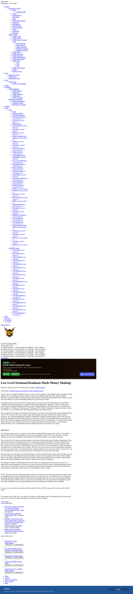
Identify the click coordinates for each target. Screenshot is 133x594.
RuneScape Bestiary (18, 101)
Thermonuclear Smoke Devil (19, 227)
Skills (14, 10)
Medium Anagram (22, 50)
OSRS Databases (14, 89)
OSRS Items (16, 96)
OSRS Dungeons (17, 55)
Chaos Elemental (18, 149)
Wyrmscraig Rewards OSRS (13, 526)
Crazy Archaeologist (19, 161)
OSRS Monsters (17, 94)
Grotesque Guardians (20, 179)
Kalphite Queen (18, 186)
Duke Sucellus (18, 168)
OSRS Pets (15, 92)
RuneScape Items (17, 103)
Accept (118, 589)
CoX (17, 66)
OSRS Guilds (16, 36)
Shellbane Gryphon (19, 215)
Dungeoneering (21, 12)
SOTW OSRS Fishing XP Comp (16, 365)
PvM (10, 110)
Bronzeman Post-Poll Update (14, 556)
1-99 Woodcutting (19, 313)
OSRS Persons (17, 90)
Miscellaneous (16, 26)
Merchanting (16, 24)
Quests (14, 13)
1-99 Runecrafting (19, 296)
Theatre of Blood (17, 113)
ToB (17, 64)
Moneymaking (16, 124)
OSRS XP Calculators (19, 83)
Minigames (15, 31)
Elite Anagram (20, 45)
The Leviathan (18, 219)
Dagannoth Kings (19, 165)
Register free (15, 374)
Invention (15, 33)
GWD (20, 188)
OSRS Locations (17, 54)
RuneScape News (14, 75)
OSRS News (13, 76)
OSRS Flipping (40, 387)
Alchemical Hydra (19, 117)
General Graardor (18, 172)
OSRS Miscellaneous (19, 57)
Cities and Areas (17, 27)
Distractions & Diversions (16, 16)
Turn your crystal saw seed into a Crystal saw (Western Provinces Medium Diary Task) (14, 508)
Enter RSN (6, 374)
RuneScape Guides (14, 8)
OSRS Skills (16, 52)
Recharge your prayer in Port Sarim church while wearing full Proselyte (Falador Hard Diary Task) (14, 521)
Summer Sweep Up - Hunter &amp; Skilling (13, 570)
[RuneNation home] (5, 325)
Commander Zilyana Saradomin (19, 157)
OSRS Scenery (17, 71)
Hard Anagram (21, 43)
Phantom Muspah (18, 205)
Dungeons (15, 22)
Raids (14, 111)
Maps (14, 19)
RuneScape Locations (19, 104)
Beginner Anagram (22, 48)
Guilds (14, 29)
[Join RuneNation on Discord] (4, 3)
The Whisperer (18, 222)
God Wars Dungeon (18, 115)
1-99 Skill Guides (14, 248)
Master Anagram (21, 47)
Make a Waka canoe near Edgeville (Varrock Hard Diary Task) (14, 531)
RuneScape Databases (15, 99)
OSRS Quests (16, 38)
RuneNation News (14, 78)
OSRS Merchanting (18, 59)
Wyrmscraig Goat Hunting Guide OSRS (13, 514)
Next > (7, 501)
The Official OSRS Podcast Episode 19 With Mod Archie (14, 549)
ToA (17, 62)
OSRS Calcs (12, 82)
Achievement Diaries (18, 20)
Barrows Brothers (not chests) (20, 137)
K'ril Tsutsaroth (18, 182)
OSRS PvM (16, 61)
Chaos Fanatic (17, 152)
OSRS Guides (13, 34)
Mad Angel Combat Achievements (11, 542)
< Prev (3, 501)
